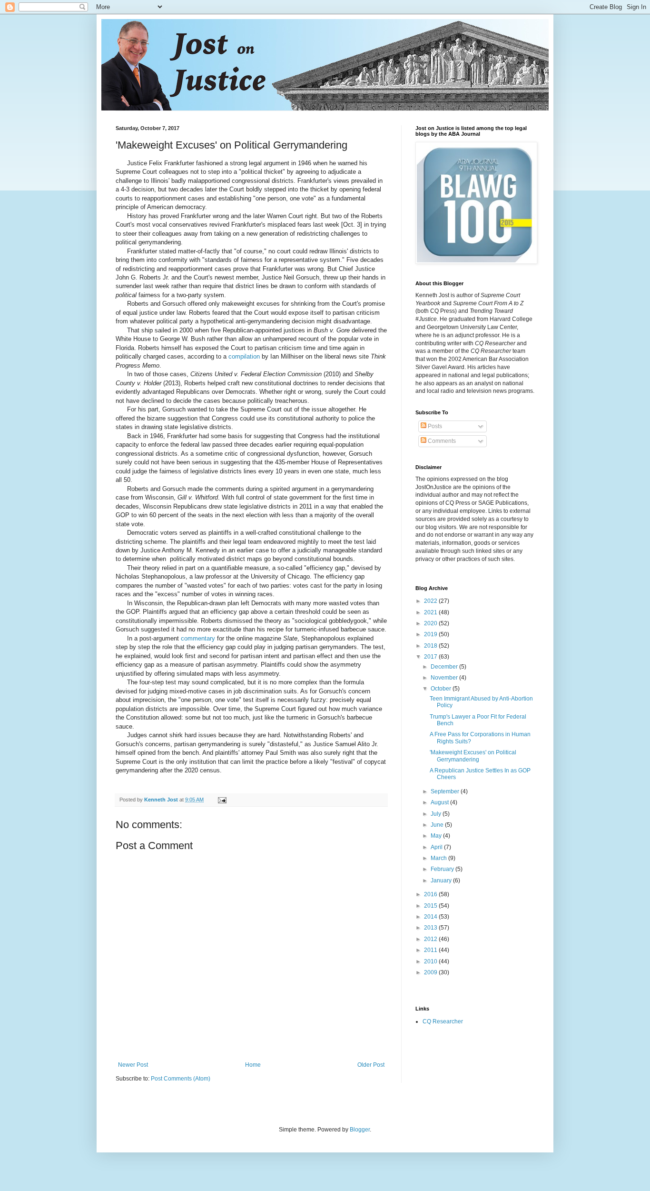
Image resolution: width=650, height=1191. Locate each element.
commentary (198, 638)
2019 (431, 634)
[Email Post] (222, 799)
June (438, 824)
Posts (434, 426)
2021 (431, 612)
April (437, 847)
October (442, 688)
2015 (431, 905)
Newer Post (133, 1064)
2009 (431, 972)
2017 (431, 656)
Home (253, 1064)
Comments (441, 441)
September (446, 791)
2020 (431, 623)
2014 (431, 916)
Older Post (370, 1064)
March (439, 858)
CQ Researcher (443, 1021)
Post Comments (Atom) (180, 1078)
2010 (431, 961)
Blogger (360, 1129)
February (443, 869)
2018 (431, 645)
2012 (431, 939)
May (437, 835)
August (440, 802)
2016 (431, 894)
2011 (431, 950)
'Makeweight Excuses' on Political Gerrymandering (473, 755)
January (442, 880)
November (445, 677)
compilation (244, 356)
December (445, 666)
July (437, 814)
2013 (431, 927)
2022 (431, 601)
